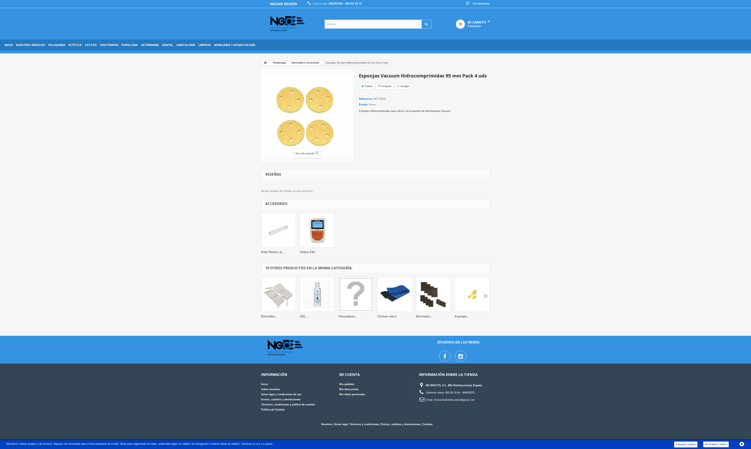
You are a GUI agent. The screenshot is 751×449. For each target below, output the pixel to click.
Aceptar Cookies (717, 444)
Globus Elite (307, 252)
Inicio (8, 45)
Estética (75, 45)
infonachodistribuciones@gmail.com (454, 399)
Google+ (405, 86)
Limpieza (204, 45)
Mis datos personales (352, 394)
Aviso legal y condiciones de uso (281, 394)
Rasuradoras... (348, 316)
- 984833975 (468, 392)
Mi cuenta (349, 374)
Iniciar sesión (283, 4)
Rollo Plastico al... (272, 252)
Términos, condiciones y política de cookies (288, 404)
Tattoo (91, 45)
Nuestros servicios (30, 45)
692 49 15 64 (452, 392)
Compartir (385, 86)
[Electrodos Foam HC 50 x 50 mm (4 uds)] (278, 294)
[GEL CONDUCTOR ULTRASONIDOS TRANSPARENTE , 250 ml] (317, 294)
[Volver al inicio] (265, 62)
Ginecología (185, 45)
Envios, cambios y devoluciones (281, 399)
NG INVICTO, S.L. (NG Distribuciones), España (454, 385)
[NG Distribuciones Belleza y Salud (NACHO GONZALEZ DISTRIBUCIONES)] (287, 24)
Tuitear (368, 86)
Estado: (363, 104)
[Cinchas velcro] (394, 294)
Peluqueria (56, 45)
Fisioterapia (109, 45)
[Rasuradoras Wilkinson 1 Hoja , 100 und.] (356, 294)
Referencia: (365, 98)
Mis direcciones (348, 389)
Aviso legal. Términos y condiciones (356, 424)
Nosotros (326, 424)
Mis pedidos (346, 384)
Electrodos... (269, 316)
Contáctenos (481, 3)
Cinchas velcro (386, 316)
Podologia (129, 45)
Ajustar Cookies (686, 444)
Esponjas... (462, 316)
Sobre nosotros (270, 389)
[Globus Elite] (317, 230)
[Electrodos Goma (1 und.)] (433, 294)
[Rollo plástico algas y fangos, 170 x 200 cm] (278, 230)
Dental (167, 45)
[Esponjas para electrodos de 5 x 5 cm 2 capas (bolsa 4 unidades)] (472, 294)
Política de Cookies (273, 409)
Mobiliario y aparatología (234, 45)
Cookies (427, 424)
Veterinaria (150, 45)
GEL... (304, 316)
